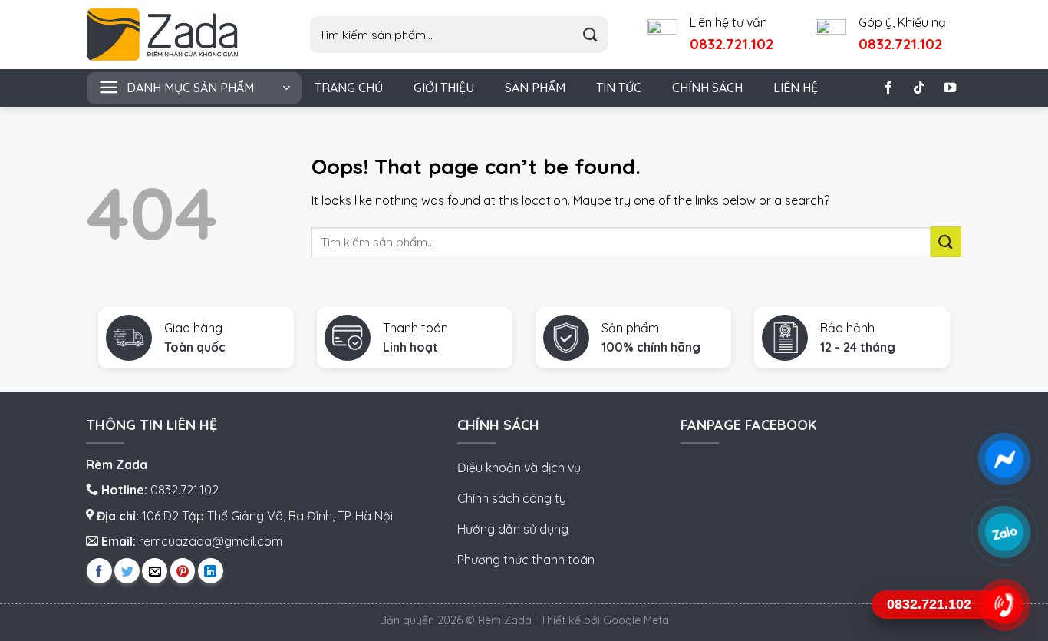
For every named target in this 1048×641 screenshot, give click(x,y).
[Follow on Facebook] (888, 88)
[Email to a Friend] (154, 570)
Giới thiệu (444, 87)
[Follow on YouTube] (949, 88)
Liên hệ (795, 87)
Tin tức (618, 87)
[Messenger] (1004, 458)
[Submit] (590, 35)
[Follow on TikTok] (919, 88)
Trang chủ (349, 87)
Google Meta (636, 620)
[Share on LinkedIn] (210, 570)
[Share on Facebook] (99, 570)
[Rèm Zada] (175, 34)
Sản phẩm (535, 87)
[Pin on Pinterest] (183, 570)
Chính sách (707, 87)
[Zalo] (1004, 531)
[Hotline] (1004, 604)
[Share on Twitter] (127, 570)
